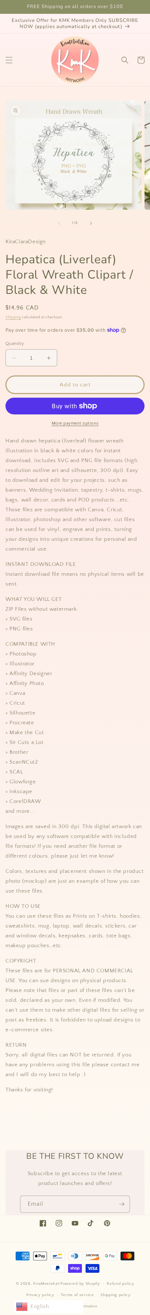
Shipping (13, 317)
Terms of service (77, 1295)
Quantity (14, 343)
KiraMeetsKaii (46, 1283)
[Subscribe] (122, 1204)
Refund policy (120, 1283)
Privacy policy (40, 1295)
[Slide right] (91, 223)
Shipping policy (115, 1295)
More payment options (75, 423)
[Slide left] (59, 223)
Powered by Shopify (80, 1283)
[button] (9, 60)
